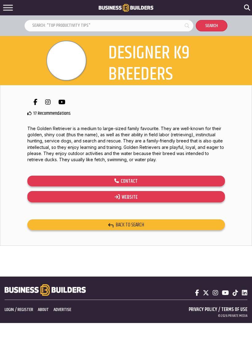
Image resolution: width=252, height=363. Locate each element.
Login (9, 309)
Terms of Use (234, 309)
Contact (128, 181)
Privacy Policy (203, 309)
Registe (24, 309)
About (43, 309)
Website (129, 197)
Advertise (62, 309)
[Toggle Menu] (8, 8)
